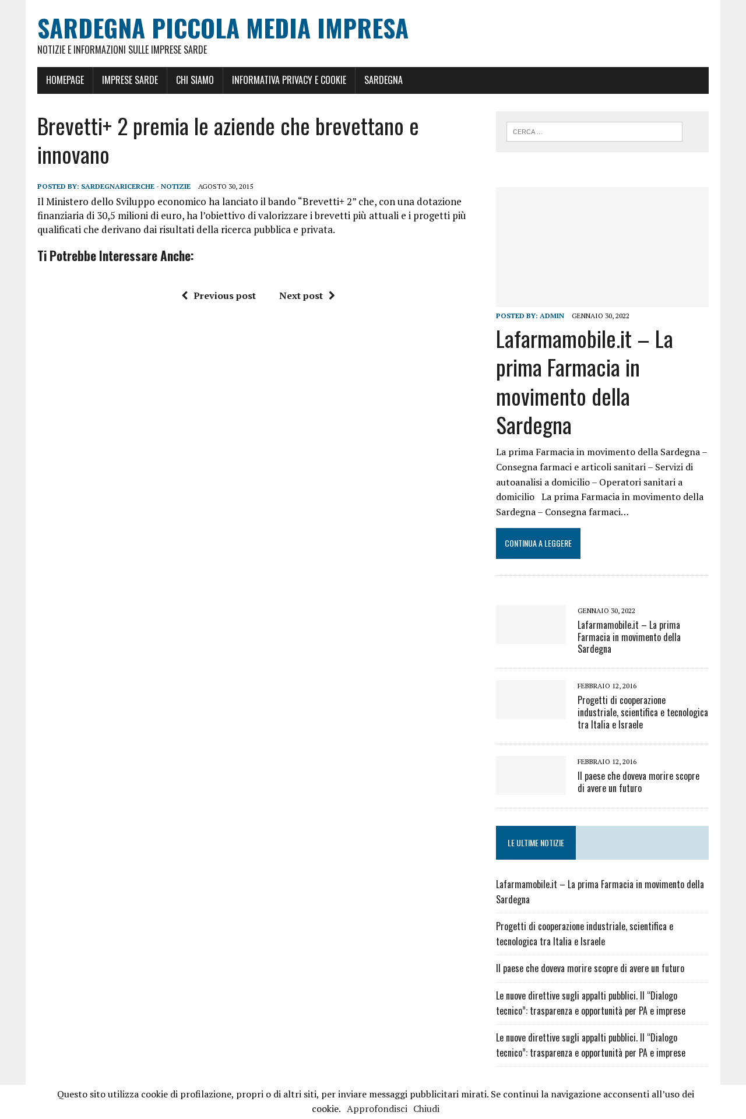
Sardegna (383, 80)
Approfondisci (377, 1108)
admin (552, 315)
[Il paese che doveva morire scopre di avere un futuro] (531, 786)
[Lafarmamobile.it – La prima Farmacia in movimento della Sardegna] (602, 299)
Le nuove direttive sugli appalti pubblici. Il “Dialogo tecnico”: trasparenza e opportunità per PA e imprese (590, 1003)
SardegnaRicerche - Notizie (136, 186)
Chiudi (426, 1108)
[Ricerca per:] (594, 130)
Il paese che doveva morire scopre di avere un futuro (638, 782)
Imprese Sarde (130, 80)
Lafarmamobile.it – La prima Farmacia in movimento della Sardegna (584, 381)
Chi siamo (195, 80)
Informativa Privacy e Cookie (289, 80)
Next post (301, 295)
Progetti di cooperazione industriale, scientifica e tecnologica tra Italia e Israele (643, 712)
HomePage (65, 80)
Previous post (224, 295)
